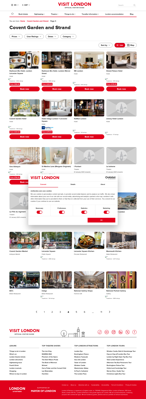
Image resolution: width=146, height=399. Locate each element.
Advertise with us (83, 385)
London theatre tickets (17, 357)
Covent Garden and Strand (37, 21)
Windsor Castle (79, 365)
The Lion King (46, 351)
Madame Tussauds (81, 357)
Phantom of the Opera (50, 357)
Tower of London (80, 362)
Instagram (114, 332)
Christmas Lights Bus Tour (116, 374)
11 (101, 312)
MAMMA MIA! (47, 354)
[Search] (134, 5)
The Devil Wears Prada (50, 360)
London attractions (16, 360)
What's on (13, 354)
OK (101, 220)
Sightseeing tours (15, 362)
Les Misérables (47, 371)
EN (15, 5)
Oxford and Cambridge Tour (116, 368)
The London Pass (80, 374)
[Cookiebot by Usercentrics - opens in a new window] (107, 177)
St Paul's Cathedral (81, 371)
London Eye (78, 351)
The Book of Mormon (49, 362)
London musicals (15, 368)
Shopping (12, 371)
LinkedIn (120, 332)
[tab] (120, 45)
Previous (36, 312)
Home (22, 21)
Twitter (127, 332)
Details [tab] (73, 184)
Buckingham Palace (81, 354)
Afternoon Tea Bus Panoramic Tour (119, 362)
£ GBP (25, 5)
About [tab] (103, 184)
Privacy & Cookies (131, 385)
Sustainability (95, 385)
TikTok (100, 332)
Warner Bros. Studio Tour (116, 371)
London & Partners (17, 389)
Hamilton (45, 374)
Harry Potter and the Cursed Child (54, 368)
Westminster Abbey (81, 368)
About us (73, 385)
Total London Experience (115, 360)
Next (109, 312)
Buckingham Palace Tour (115, 365)
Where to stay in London (18, 374)
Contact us (65, 385)
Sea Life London (80, 360)
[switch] (62, 212)
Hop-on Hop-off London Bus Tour (118, 354)
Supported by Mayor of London (43, 389)
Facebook (134, 332)
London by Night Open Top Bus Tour (119, 357)
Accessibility (105, 385)
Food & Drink (14, 365)
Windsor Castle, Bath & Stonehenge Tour (121, 351)
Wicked (44, 365)
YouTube (107, 332)
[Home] (12, 14)
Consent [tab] (43, 184)
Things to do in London (17, 351)
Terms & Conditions (117, 385)
